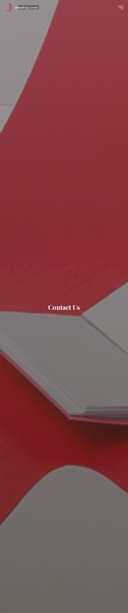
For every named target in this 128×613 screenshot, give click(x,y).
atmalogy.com (26, 7)
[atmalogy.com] (9, 7)
